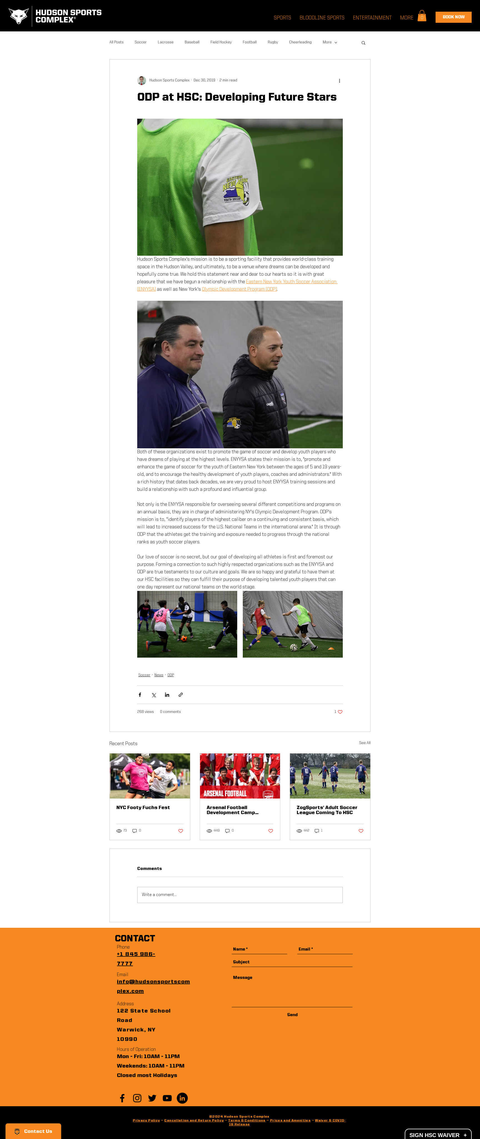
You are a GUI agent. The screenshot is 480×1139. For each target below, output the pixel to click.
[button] (363, 42)
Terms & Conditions (246, 1120)
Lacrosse (166, 42)
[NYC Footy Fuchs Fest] (150, 776)
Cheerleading (300, 42)
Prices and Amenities (290, 1120)
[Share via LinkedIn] (167, 694)
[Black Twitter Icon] (152, 1098)
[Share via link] (180, 694)
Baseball (192, 42)
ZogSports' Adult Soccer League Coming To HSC (327, 810)
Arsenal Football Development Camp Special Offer (231, 810)
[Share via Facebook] (139, 694)
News (158, 675)
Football (250, 42)
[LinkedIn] (182, 1098)
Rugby (273, 42)
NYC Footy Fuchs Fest (143, 807)
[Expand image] (187, 624)
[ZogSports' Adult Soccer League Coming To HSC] (330, 776)
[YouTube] (167, 1098)
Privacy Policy (146, 1120)
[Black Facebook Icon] (122, 1098)
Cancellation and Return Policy (194, 1120)
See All (365, 743)
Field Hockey (221, 42)
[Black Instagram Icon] (137, 1098)
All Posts (116, 42)
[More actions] (339, 80)
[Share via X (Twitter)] (153, 694)
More (327, 42)
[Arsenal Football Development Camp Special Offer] (240, 776)
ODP (171, 675)
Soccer (141, 42)
